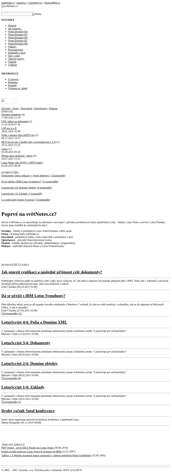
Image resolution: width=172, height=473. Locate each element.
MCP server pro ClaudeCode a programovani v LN (28, 142)
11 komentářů (50, 181)
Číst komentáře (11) (11, 313)
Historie (12, 25)
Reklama (12, 82)
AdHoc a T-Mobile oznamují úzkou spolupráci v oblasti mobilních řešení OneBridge (46, 455)
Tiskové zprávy (16, 58)
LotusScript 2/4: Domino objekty (18, 187)
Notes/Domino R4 (18, 31)
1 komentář (35, 193)
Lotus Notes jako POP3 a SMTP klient (21, 162)
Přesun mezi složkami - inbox (17, 155)
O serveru (13, 79)
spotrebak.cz (8, 2)
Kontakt (12, 85)
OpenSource (40, 108)
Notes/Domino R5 (18, 34)
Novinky (6, 108)
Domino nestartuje (11, 114)
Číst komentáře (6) (11, 378)
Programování (15, 49)
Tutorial (12, 61)
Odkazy (12, 46)
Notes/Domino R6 (18, 37)
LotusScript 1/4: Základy (14, 193)
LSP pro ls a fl (8, 128)
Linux (4, 148)
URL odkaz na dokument (14, 121)
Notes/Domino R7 (18, 40)
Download (26, 108)
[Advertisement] (40, 255)
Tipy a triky (14, 55)
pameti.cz (21, 2)
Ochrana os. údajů (17, 88)
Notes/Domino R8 (18, 43)
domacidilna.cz (52, 2)
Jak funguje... (15, 28)
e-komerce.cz (35, 2)
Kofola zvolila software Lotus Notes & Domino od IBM (31, 451)
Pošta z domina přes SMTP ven (18, 135)
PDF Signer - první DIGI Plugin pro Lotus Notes (27, 447)
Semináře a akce (16, 52)
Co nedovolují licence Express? (18, 199)
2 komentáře (57, 175)
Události (12, 64)
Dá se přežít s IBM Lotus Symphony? (21, 181)
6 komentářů (44, 187)
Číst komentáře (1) (11, 402)
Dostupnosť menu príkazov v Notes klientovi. (25, 175)
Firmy (16, 108)
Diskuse (53, 108)
